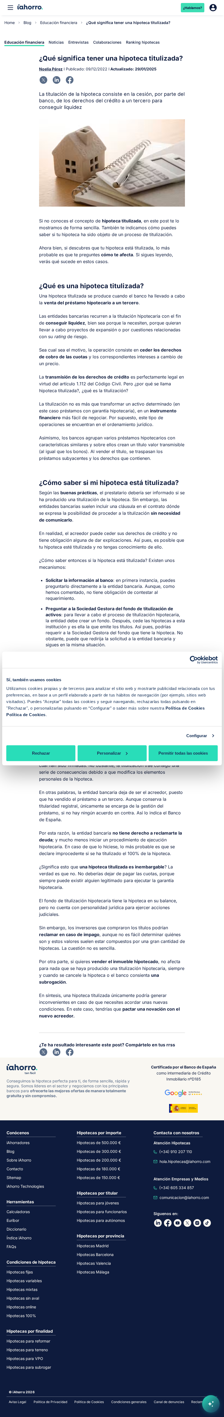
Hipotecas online (21, 1307)
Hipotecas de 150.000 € (98, 1177)
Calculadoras (18, 1211)
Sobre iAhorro (19, 1160)
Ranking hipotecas (143, 42)
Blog (27, 22)
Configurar (196, 735)
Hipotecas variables (24, 1280)
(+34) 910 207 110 (175, 1151)
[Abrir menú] (10, 7)
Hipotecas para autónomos (101, 1220)
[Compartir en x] (43, 80)
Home (9, 22)
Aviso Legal (17, 1402)
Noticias (56, 42)
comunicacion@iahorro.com (184, 1197)
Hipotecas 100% (21, 1315)
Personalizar (109, 753)
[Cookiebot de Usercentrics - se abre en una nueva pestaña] (194, 660)
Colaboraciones (107, 42)
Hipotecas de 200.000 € (99, 1160)
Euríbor (13, 1220)
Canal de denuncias (169, 1402)
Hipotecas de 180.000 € (98, 1168)
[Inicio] (30, 7)
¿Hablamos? (192, 8)
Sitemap (14, 1177)
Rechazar (41, 753)
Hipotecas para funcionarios (102, 1211)
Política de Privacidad (50, 1402)
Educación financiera (58, 22)
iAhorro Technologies (25, 1186)
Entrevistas (78, 42)
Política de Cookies (185, 707)
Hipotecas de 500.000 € (99, 1142)
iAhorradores (18, 1142)
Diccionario (16, 1229)
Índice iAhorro (19, 1238)
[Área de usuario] (213, 7)
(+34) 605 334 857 (176, 1187)
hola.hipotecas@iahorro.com (185, 1161)
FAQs (11, 1246)
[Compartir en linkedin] (56, 80)
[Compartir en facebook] (69, 80)
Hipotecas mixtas (22, 1289)
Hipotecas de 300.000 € (99, 1151)
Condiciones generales (128, 1402)
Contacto (15, 1168)
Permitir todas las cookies (183, 753)
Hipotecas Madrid (93, 1245)
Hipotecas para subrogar (29, 1367)
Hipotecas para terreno (27, 1349)
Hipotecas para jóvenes (98, 1203)
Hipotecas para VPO (25, 1358)
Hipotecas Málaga (93, 1272)
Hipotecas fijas (20, 1272)
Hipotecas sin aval (23, 1298)
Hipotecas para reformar (28, 1341)
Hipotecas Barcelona (95, 1254)
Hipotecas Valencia (94, 1263)
